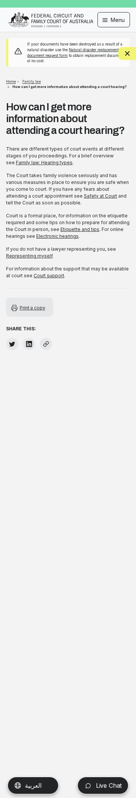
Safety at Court (100, 196)
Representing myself (29, 256)
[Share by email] (46, 344)
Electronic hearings (57, 236)
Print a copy (32, 308)
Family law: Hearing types (44, 162)
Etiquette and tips (79, 229)
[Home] (50, 14)
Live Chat (108, 785)
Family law (31, 81)
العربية (33, 785)
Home (11, 81)
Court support (49, 275)
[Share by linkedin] (29, 344)
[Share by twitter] (12, 344)
